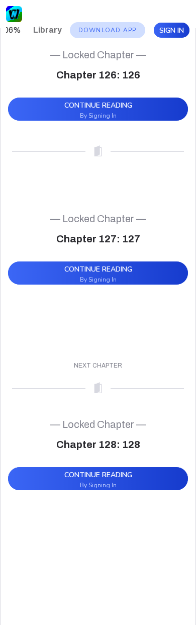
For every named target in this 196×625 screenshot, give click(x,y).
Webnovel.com (14, 14)
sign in (171, 30)
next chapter (98, 365)
